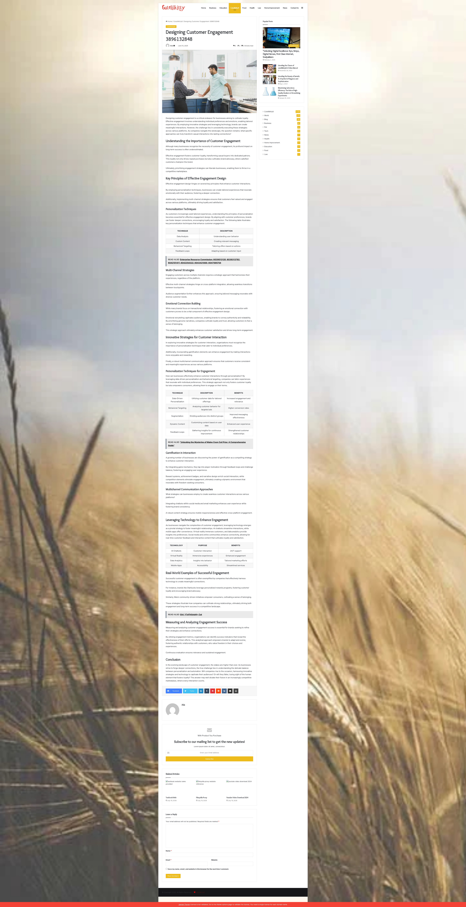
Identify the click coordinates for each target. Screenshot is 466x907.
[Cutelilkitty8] (173, 8)
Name (169, 851)
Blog (266, 119)
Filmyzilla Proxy (201, 797)
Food (244, 8)
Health (252, 8)
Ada (171, 46)
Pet (265, 127)
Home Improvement (272, 8)
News (285, 8)
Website (214, 860)
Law (259, 8)
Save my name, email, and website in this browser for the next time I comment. (198, 869)
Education (223, 8)
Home (203, 8)
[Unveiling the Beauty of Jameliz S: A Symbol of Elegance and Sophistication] (269, 79)
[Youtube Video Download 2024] (239, 787)
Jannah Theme (184, 904)
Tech (266, 131)
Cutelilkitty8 (234, 8)
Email (168, 860)
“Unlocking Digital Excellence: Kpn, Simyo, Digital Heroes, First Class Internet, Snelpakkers (281, 54)
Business (212, 8)
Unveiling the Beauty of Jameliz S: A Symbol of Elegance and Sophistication (289, 78)
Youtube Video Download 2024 (237, 797)
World (266, 115)
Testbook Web (171, 797)
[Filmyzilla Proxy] (209, 787)
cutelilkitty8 (200, 892)
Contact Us (295, 8)
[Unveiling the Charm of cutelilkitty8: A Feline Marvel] (269, 68)
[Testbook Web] (179, 787)
